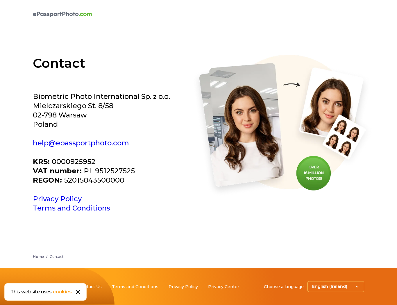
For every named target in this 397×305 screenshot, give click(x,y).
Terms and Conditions (71, 208)
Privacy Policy (57, 199)
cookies (62, 292)
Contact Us (90, 286)
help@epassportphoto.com (81, 143)
